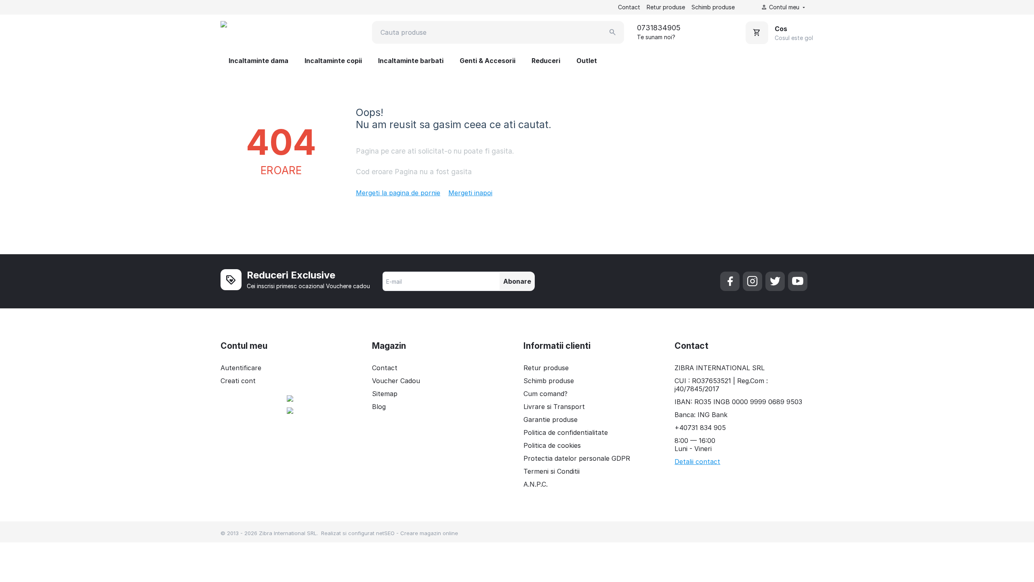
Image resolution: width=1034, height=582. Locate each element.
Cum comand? (545, 394)
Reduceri (546, 61)
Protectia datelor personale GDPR (576, 458)
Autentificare (241, 368)
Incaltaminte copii (333, 61)
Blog (379, 407)
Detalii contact (697, 462)
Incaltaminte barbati (410, 61)
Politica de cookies (552, 445)
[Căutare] (613, 32)
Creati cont (238, 381)
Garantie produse (550, 419)
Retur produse (666, 7)
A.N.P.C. (535, 484)
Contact (629, 7)
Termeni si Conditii (551, 471)
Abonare (517, 281)
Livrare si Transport (554, 407)
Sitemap (384, 394)
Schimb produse (713, 7)
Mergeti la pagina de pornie (398, 193)
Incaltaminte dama (258, 61)
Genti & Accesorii (487, 61)
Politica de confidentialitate (565, 432)
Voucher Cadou (396, 381)
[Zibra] (260, 32)
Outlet (586, 61)
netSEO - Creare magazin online (417, 533)
